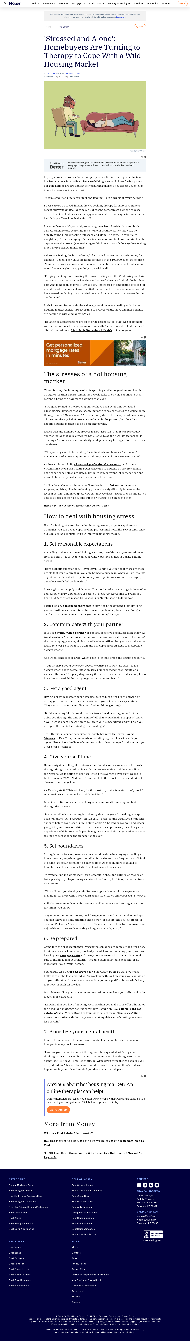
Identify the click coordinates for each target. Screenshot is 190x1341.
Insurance (48, 3)
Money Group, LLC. (80, 1316)
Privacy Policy (79, 1264)
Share (141, 27)
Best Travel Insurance (20, 1280)
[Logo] (15, 3)
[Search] (5, 3)
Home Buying (63, 27)
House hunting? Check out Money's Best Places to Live (76, 505)
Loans (62, 3)
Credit (34, 3)
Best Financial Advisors (84, 1234)
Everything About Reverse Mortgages (28, 1207)
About (75, 1247)
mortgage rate (70, 955)
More (164, 3)
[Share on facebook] (139, 1185)
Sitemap (76, 1297)
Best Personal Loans (82, 1202)
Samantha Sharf (72, 73)
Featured (151, 3)
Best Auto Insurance (82, 1207)
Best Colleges (16, 1258)
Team (74, 1258)
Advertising (78, 1291)
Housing (47, 27)
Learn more (121, 17)
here (132, 1332)
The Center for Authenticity (108, 485)
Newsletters (15, 1247)
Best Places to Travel (20, 1275)
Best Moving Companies (21, 1229)
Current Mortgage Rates (21, 1185)
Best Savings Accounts (21, 1223)
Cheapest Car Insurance (84, 1212)
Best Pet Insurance (19, 1286)
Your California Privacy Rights (87, 1280)
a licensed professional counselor (97, 464)
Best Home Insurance (83, 1218)
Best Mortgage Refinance (22, 1202)
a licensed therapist (77, 605)
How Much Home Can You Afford (25, 1196)
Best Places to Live (19, 1269)
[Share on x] (145, 1185)
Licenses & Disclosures (84, 1286)
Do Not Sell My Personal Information (90, 1275)
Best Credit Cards (18, 1212)
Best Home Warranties (83, 1229)
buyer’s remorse (98, 802)
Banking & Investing (117, 3)
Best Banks (15, 1218)
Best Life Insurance (82, 1223)
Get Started (58, 1109)
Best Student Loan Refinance (87, 1191)
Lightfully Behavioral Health (91, 330)
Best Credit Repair (81, 1196)
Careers (76, 1302)
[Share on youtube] (157, 1185)
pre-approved (78, 971)
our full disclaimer (131, 1324)
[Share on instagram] (151, 1185)
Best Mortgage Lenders (21, 1191)
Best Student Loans (82, 1185)
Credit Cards (95, 3)
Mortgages (77, 3)
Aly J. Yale (52, 73)
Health (137, 3)
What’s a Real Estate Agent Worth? (68, 1133)
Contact (76, 1253)
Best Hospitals (16, 1264)
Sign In (182, 3)
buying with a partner (70, 632)
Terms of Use (79, 1269)
